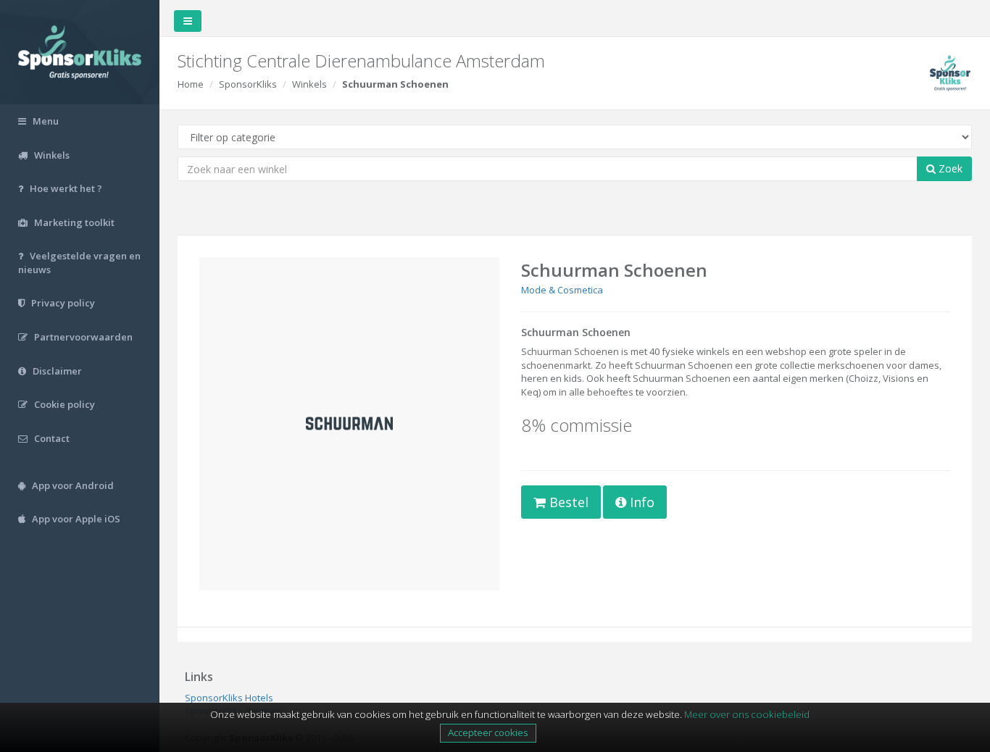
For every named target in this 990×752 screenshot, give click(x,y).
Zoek (949, 168)
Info (640, 502)
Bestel (567, 502)
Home (191, 84)
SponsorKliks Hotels (229, 697)
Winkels (309, 84)
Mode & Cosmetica (562, 289)
